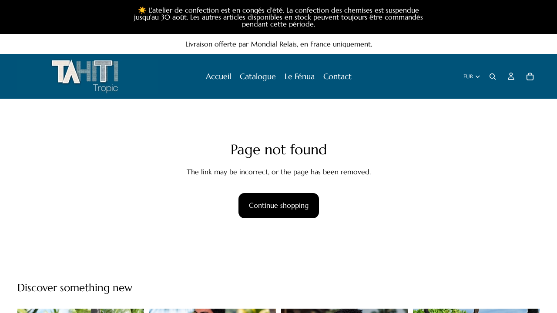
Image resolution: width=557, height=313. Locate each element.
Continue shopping (279, 205)
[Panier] (530, 76)
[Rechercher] (492, 76)
